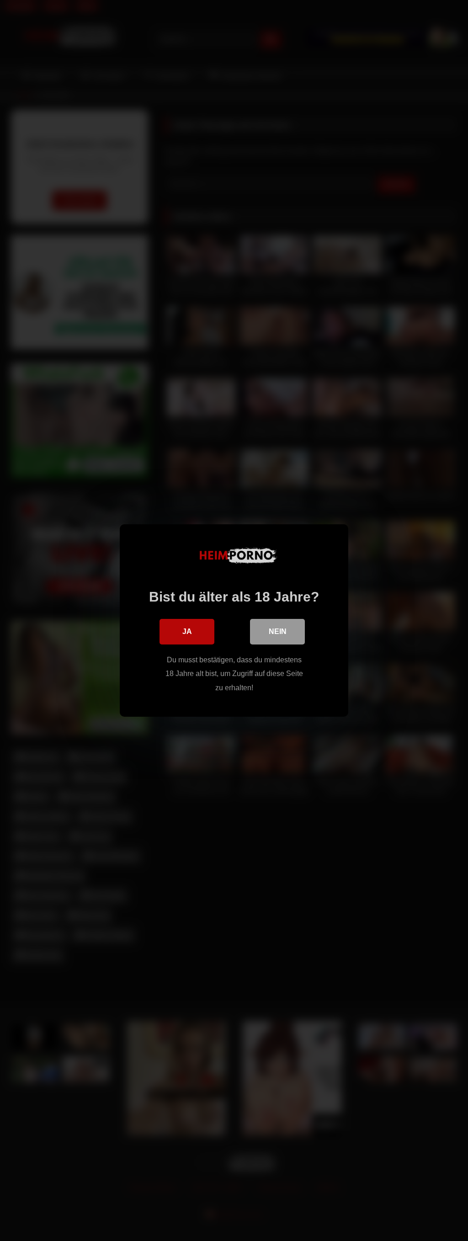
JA (187, 631)
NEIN (278, 631)
